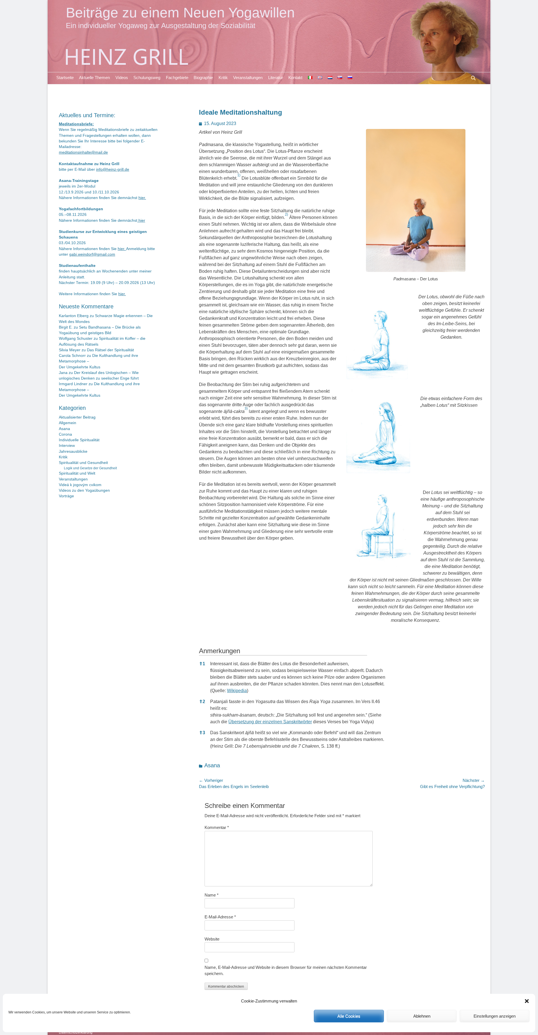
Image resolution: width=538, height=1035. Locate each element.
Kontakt (295, 77)
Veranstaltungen (248, 77)
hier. (142, 198)
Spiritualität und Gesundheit (83, 463)
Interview (67, 445)
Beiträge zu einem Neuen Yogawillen (180, 12)
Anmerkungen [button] (219, 651)
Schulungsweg (146, 77)
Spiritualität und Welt (77, 473)
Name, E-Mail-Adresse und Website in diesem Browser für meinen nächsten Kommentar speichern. (286, 970)
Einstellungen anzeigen (495, 1016)
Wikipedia (237, 690)
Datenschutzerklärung (75, 1032)
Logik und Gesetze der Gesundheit (90, 468)
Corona (65, 434)
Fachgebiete (177, 77)
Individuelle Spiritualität (79, 440)
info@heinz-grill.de (112, 169)
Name (212, 895)
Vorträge (66, 496)
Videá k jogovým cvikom (80, 485)
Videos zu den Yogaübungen (84, 490)
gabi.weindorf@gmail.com (92, 254)
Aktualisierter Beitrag (77, 417)
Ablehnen (421, 1016)
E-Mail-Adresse (220, 916)
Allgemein (67, 423)
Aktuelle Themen (94, 77)
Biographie (203, 77)
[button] (527, 1001)
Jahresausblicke (73, 451)
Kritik (223, 77)
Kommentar (217, 827)
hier (141, 220)
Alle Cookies (348, 1016)
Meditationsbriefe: (76, 124)
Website (212, 939)
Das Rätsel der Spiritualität (110, 350)
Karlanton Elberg (74, 316)
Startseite (65, 77)
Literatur (275, 77)
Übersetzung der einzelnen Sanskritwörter (270, 721)
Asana (212, 765)
